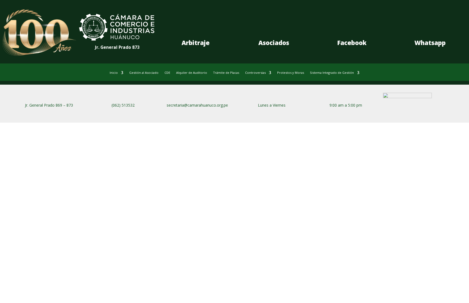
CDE (167, 73)
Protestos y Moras (290, 73)
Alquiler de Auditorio (191, 73)
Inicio (114, 73)
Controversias (255, 73)
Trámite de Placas (226, 73)
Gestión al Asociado (144, 73)
